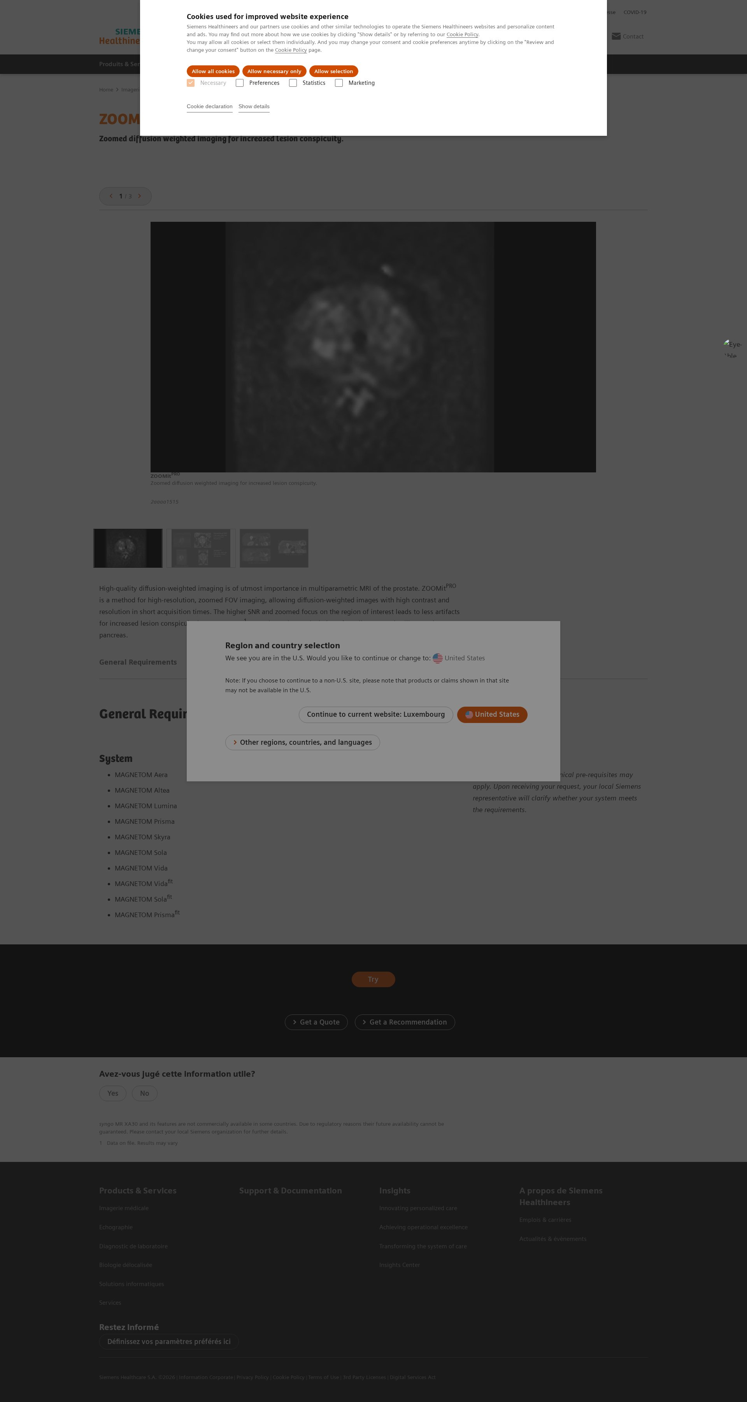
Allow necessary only (274, 71)
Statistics (314, 82)
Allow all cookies (213, 71)
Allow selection (333, 71)
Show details (254, 106)
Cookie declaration (210, 106)
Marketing (362, 82)
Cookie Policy (462, 34)
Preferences (264, 82)
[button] (732, 348)
